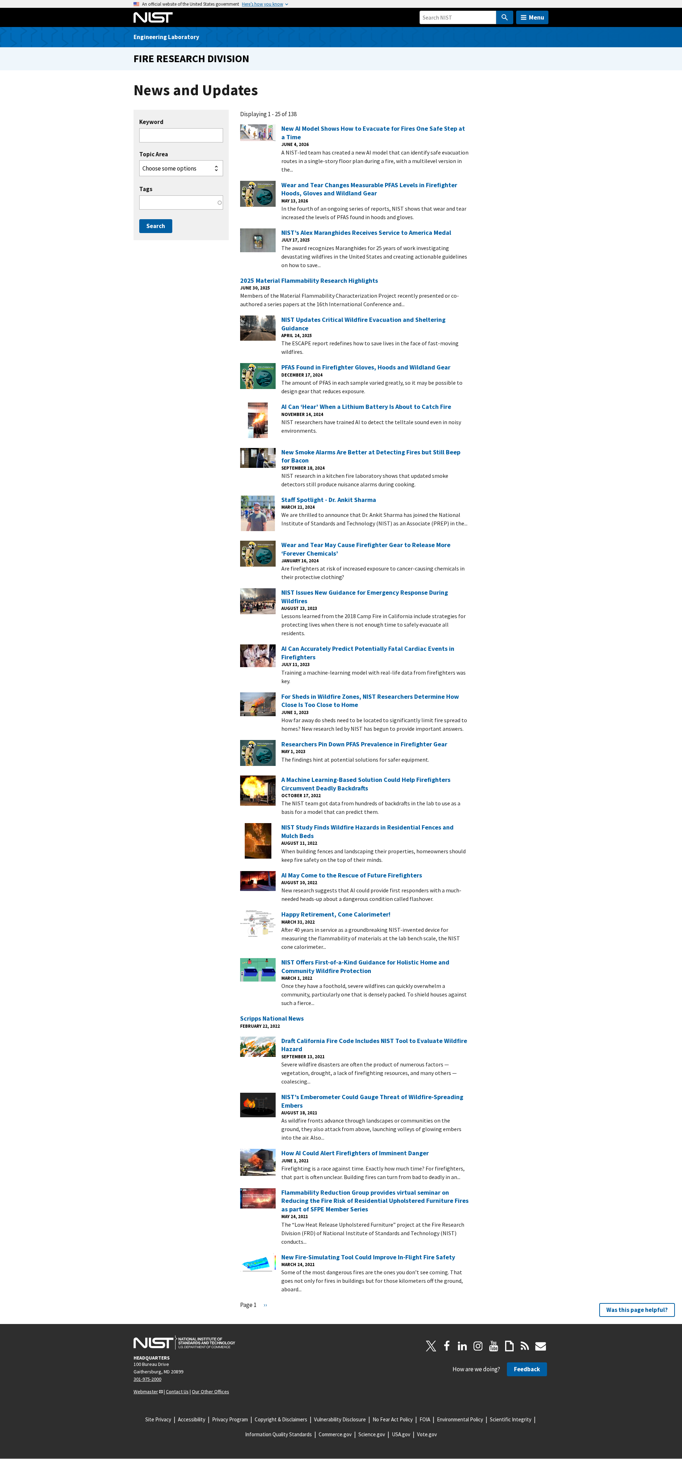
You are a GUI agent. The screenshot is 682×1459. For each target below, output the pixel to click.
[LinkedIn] (462, 1346)
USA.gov (401, 1434)
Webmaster (146, 1391)
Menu (536, 17)
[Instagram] (478, 1346)
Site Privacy (158, 1419)
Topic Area (153, 154)
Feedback (527, 1369)
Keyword (151, 122)
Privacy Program (230, 1419)
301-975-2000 (147, 1379)
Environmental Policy (460, 1419)
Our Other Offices (210, 1391)
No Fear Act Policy (393, 1419)
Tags (145, 189)
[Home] (153, 17)
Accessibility (191, 1419)
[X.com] (431, 1346)
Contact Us (177, 1391)
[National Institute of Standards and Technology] (184, 1342)
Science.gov (371, 1434)
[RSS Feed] (525, 1346)
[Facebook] (447, 1346)
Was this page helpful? (637, 1310)
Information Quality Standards (278, 1434)
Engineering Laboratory (166, 37)
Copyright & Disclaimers (281, 1419)
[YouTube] (494, 1346)
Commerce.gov (335, 1434)
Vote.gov (427, 1434)
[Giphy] (509, 1346)
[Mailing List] (540, 1346)
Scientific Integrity (510, 1419)
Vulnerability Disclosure (340, 1419)
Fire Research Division (191, 58)
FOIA (425, 1419)
